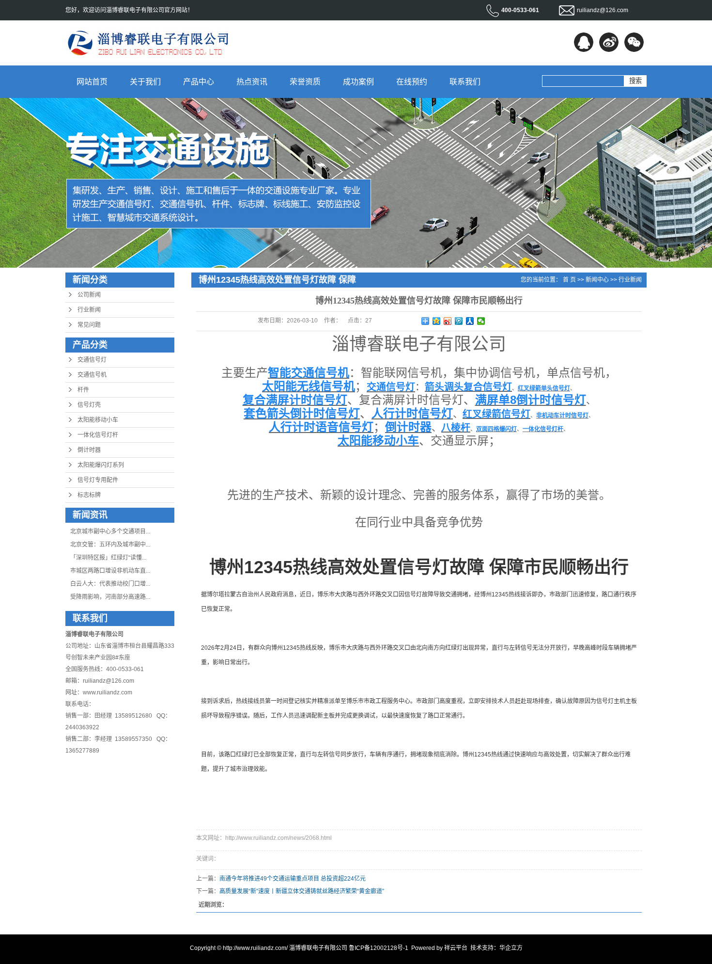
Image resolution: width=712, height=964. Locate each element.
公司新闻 (89, 294)
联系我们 (464, 82)
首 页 (569, 279)
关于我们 (145, 82)
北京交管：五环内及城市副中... (110, 544)
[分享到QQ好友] (583, 42)
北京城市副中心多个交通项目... (110, 531)
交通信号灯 (92, 359)
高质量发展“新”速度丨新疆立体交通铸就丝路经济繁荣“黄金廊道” (301, 891)
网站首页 (92, 82)
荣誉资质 (305, 82)
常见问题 (89, 324)
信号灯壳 (89, 405)
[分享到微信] (634, 42)
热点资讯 (251, 82)
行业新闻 (89, 309)
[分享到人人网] (470, 321)
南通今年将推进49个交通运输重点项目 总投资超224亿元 (292, 878)
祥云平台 (455, 948)
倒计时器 (89, 450)
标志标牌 (89, 495)
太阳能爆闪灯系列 (100, 465)
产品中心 (198, 82)
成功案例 (358, 82)
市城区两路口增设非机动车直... (110, 570)
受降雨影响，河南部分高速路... (110, 597)
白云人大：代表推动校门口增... (110, 583)
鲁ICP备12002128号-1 (378, 948)
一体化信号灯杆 (97, 435)
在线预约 (411, 82)
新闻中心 (597, 279)
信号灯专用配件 (97, 480)
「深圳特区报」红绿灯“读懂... (108, 557)
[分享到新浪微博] (609, 42)
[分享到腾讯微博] (459, 321)
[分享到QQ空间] (437, 321)
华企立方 (511, 948)
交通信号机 (92, 374)
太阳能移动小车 (97, 420)
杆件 (83, 389)
